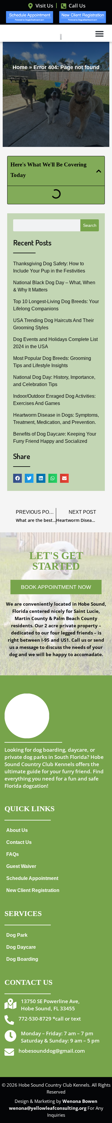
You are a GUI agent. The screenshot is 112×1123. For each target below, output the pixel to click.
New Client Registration (32, 890)
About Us (17, 830)
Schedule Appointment (32, 878)
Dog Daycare (21, 947)
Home (20, 67)
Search (89, 225)
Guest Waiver (21, 866)
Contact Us (19, 842)
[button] (99, 33)
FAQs (12, 854)
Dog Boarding (22, 959)
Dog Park (16, 935)
